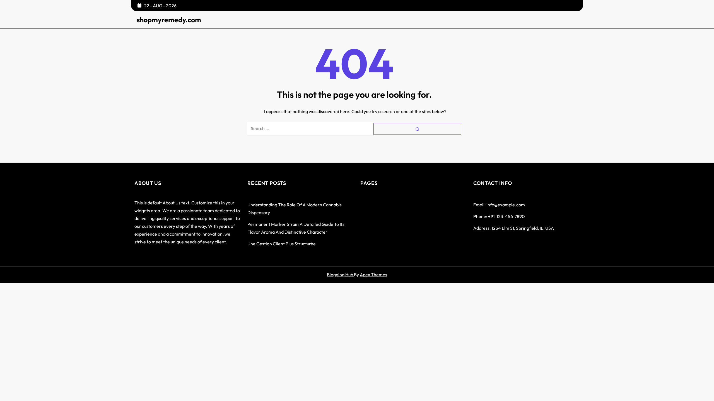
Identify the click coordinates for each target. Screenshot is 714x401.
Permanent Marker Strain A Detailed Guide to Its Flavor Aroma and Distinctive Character (295, 228)
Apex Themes (373, 274)
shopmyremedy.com (169, 19)
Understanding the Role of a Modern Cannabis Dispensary (294, 208)
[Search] (417, 129)
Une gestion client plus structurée (281, 243)
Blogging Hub (340, 274)
